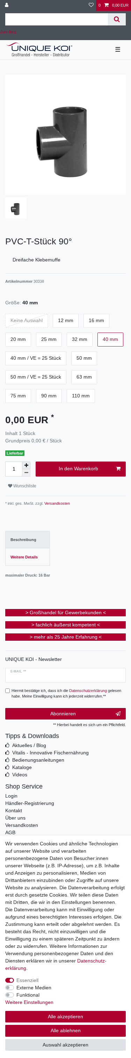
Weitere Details (24, 557)
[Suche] (117, 19)
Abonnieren (63, 713)
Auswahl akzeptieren (65, 1045)
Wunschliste (24, 486)
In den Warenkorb (78, 468)
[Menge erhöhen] (26, 465)
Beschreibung (23, 540)
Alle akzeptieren (65, 1016)
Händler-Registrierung (29, 803)
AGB (10, 832)
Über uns (15, 818)
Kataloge (22, 767)
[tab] (27, 540)
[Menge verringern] (26, 473)
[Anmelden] (7, 5)
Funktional (27, 995)
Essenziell (27, 980)
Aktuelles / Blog (29, 745)
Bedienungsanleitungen (38, 760)
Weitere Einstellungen (29, 1002)
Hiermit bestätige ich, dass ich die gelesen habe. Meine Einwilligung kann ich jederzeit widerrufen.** (66, 693)
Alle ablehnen (66, 1030)
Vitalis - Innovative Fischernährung (50, 752)
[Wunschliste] (91, 5)
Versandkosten (56, 503)
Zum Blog (8, 32)
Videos (19, 774)
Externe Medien (33, 987)
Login (11, 796)
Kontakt (13, 810)
